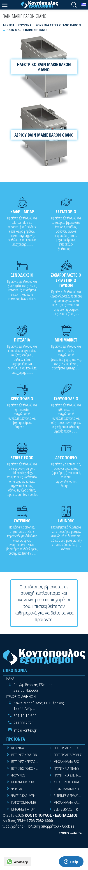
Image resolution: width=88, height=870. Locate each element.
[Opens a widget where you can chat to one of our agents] (71, 862)
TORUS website (70, 833)
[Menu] (4, 5)
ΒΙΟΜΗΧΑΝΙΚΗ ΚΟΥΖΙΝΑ (69, 789)
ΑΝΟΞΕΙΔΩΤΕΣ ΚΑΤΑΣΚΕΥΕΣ (69, 782)
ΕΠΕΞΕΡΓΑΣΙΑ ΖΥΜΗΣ (68, 755)
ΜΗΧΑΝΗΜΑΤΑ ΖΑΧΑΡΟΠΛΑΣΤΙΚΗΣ (69, 761)
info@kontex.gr (25, 730)
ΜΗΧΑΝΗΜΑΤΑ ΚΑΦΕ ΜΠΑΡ (69, 802)
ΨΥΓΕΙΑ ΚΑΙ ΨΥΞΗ (23, 796)
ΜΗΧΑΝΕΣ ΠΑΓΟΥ (23, 809)
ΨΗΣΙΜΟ (17, 789)
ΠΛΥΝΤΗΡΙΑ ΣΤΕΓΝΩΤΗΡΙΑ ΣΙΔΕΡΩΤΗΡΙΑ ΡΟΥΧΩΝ (69, 775)
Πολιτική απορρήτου (42, 826)
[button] (74, 5)
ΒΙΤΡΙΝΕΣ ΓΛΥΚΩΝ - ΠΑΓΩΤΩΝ (27, 768)
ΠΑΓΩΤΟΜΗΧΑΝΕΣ (23, 802)
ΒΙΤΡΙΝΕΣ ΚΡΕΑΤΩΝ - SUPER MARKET (27, 761)
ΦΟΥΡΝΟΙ (18, 775)
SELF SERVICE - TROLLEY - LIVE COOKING (69, 809)
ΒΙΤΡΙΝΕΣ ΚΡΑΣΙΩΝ (24, 755)
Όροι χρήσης (13, 826)
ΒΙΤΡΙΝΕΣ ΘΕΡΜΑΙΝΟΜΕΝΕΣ (69, 796)
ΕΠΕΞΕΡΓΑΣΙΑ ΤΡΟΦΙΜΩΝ (69, 748)
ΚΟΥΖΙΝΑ (17, 748)
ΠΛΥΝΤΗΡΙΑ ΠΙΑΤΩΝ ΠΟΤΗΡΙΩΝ (69, 768)
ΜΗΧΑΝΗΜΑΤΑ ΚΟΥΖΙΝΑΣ (27, 782)
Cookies (68, 826)
